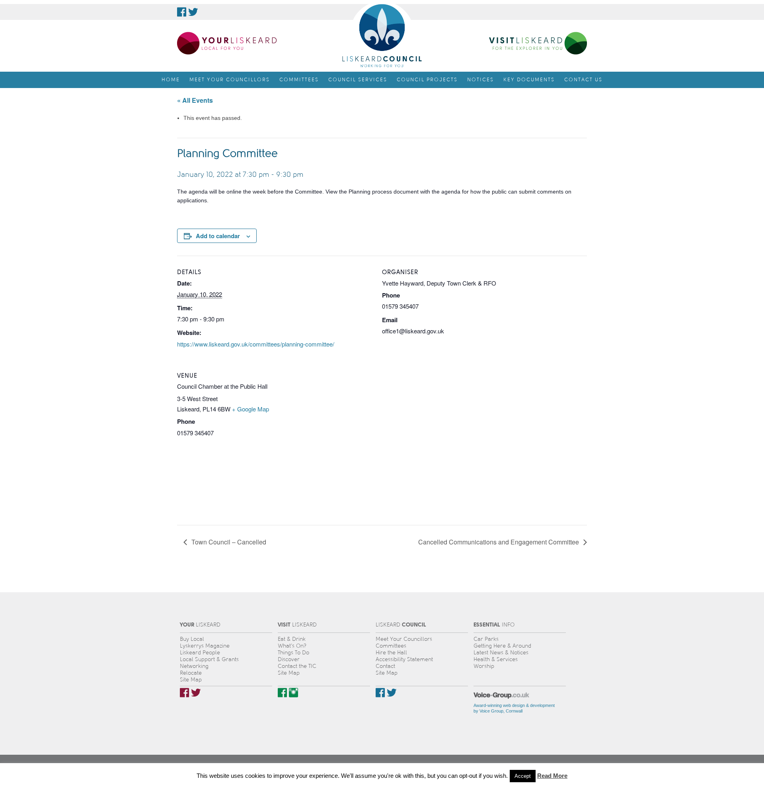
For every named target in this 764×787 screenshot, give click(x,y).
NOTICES (480, 79)
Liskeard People (200, 653)
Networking (194, 666)
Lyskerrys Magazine (205, 646)
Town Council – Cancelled (228, 541)
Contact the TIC (297, 666)
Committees (391, 646)
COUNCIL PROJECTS (427, 79)
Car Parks (486, 639)
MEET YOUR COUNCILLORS (229, 79)
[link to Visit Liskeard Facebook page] (282, 692)
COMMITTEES (299, 79)
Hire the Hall (391, 653)
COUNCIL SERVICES (357, 79)
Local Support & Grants (209, 659)
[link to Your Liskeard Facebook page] (184, 692)
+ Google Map (250, 409)
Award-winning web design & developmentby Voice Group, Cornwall (514, 708)
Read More (552, 775)
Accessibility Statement (404, 659)
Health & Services (496, 659)
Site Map (191, 680)
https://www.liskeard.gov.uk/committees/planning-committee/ (255, 344)
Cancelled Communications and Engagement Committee (499, 541)
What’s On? (292, 646)
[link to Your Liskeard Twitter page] (196, 692)
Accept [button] (523, 776)
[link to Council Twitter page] (193, 12)
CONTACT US (583, 79)
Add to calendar (218, 235)
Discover (289, 659)
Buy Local (192, 639)
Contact (385, 666)
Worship (484, 666)
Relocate (191, 673)
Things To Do (293, 653)
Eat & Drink (292, 639)
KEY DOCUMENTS (529, 79)
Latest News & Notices (501, 653)
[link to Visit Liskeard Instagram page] (293, 692)
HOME (171, 79)
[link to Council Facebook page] (181, 12)
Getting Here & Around (502, 646)
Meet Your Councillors (404, 639)
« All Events (195, 100)
